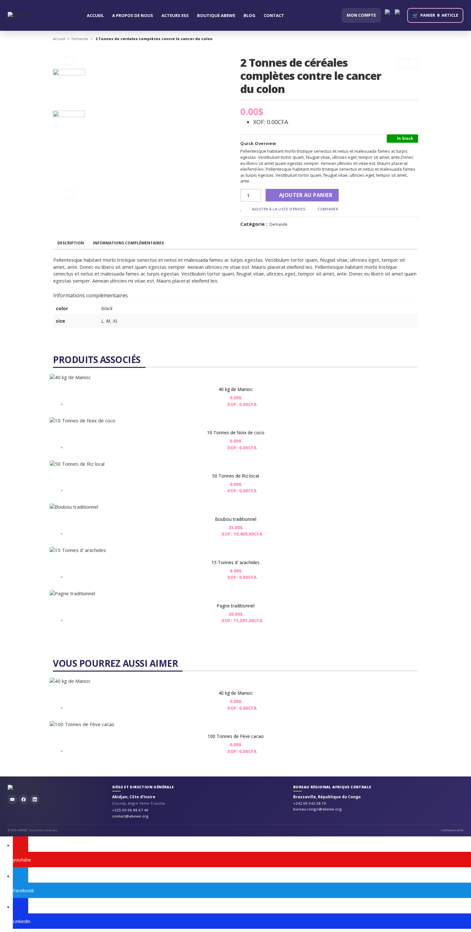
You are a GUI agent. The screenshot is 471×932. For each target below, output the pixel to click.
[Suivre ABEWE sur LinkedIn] (34, 799)
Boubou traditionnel (235, 519)
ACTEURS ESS (175, 15)
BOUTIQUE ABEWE (216, 15)
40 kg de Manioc (236, 389)
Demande (79, 38)
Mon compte (361, 15)
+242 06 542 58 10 (309, 803)
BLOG (249, 15)
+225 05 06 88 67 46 (130, 810)
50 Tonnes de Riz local (235, 476)
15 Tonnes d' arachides (235, 562)
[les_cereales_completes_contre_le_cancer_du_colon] (70, 85)
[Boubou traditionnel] (235, 507)
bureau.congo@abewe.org (317, 809)
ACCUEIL (95, 15)
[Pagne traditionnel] (235, 593)
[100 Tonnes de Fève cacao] (235, 724)
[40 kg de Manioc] (235, 377)
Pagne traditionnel (235, 606)
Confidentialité (452, 830)
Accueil (59, 38)
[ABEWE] (18, 15)
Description (70, 243)
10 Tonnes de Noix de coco (235, 432)
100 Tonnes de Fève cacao (236, 736)
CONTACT (274, 15)
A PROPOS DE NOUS (132, 15)
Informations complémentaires (128, 243)
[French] (399, 15)
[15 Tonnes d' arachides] (235, 550)
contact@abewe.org (130, 816)
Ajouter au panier (306, 195)
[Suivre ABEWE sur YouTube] (12, 799)
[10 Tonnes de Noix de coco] (235, 420)
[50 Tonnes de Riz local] (235, 464)
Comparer (328, 209)
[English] (389, 15)
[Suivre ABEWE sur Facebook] (23, 799)
